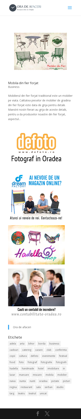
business (54, 343)
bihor (31, 343)
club (49, 350)
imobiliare (53, 368)
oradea (43, 381)
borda (41, 343)
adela (13, 343)
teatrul (32, 393)
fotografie (46, 362)
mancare (24, 374)
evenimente (48, 356)
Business (13, 87)
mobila (49, 374)
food (12, 362)
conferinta (61, 350)
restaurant (26, 387)
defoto (34, 356)
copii (12, 356)
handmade (28, 368)
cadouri (14, 350)
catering (26, 350)
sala (38, 387)
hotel (41, 368)
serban (48, 387)
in (64, 368)
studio (60, 387)
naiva (13, 381)
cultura (23, 356)
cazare (39, 350)
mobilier (62, 374)
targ (12, 393)
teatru (21, 393)
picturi (66, 381)
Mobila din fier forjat (23, 83)
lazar (12, 374)
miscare (37, 374)
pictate (55, 381)
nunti (32, 381)
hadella (14, 368)
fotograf (32, 362)
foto (21, 362)
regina (13, 387)
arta (22, 343)
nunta (22, 381)
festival (63, 356)
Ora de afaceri (22, 327)
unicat (43, 393)
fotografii (61, 362)
